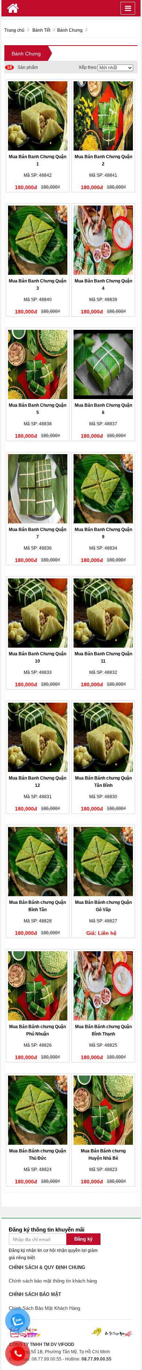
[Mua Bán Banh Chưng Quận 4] (103, 240)
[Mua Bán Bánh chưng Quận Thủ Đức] (37, 1110)
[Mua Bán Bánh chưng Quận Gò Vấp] (103, 861)
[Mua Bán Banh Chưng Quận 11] (103, 613)
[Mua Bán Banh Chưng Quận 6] (103, 364)
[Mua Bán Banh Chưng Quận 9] (103, 488)
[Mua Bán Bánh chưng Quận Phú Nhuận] (37, 985)
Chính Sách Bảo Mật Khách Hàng (44, 1308)
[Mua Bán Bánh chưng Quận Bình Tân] (37, 861)
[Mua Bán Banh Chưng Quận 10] (37, 613)
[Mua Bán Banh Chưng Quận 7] (37, 488)
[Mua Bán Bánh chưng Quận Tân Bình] (103, 737)
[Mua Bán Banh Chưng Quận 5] (37, 364)
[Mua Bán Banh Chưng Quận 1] (37, 116)
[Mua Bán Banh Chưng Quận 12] (37, 737)
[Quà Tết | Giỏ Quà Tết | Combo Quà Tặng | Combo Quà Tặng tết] (12, 8)
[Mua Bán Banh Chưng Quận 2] (103, 116)
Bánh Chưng (26, 53)
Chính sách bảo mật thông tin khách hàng (53, 1281)
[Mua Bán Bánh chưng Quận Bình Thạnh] (103, 985)
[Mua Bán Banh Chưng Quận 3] (37, 240)
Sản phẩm (22, 67)
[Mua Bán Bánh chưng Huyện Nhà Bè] (103, 1110)
